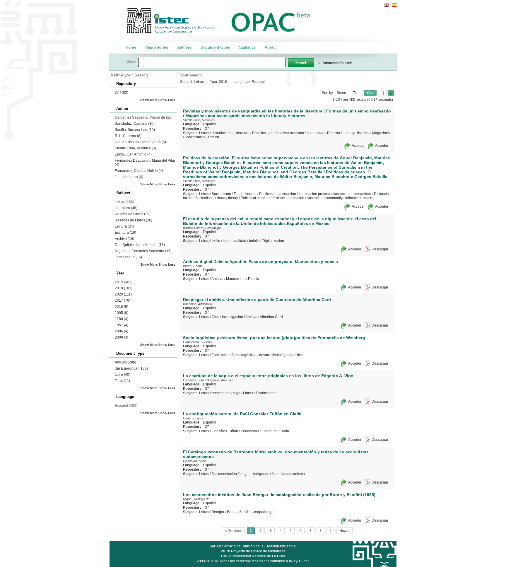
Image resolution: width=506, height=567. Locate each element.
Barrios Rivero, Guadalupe (202, 228)
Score (341, 93)
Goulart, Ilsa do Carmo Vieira (140, 142)
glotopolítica (293, 355)
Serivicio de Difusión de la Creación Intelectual (253, 546)
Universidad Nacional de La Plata (253, 556)
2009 (121, 337)
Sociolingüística (244, 355)
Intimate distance (358, 198)
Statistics (247, 47)
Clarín (284, 431)
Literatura (126, 208)
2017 (122, 300)
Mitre (276, 474)
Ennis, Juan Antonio (133, 154)
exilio (216, 241)
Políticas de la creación (277, 194)
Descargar (380, 249)
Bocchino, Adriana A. (198, 304)
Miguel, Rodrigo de (196, 499)
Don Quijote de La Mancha (140, 245)
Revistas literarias (266, 133)
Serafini (245, 512)
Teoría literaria (245, 194)
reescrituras (221, 393)
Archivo (124, 239)
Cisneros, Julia (193, 380)
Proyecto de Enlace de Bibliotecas (253, 551)
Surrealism (204, 198)
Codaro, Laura (193, 418)
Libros (248, 393)
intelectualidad (234, 241)
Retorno (333, 133)
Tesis (122, 381)
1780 (121, 319)
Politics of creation (255, 198)
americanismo (293, 474)
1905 (121, 313)
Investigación (232, 317)
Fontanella (220, 355)
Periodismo (250, 431)
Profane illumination (288, 198)
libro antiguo (128, 257)
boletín (254, 241)
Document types (215, 47)
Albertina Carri (271, 317)
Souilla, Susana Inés (135, 130)
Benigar (218, 512)
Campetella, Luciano (197, 342)
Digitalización (273, 241)
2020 (123, 294)
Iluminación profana (314, 194)
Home (131, 47)
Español (209, 124)
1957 (121, 325)
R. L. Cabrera (128, 136)
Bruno (232, 512)
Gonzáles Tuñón (225, 431)
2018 (123, 288)
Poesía (253, 279)
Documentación (224, 474)
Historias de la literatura (230, 133)
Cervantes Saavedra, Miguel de (143, 117)
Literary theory (226, 198)
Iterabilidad (315, 133)
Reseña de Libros (133, 214)
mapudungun (265, 512)
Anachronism (195, 137)
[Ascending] (383, 93)
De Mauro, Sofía (194, 461)
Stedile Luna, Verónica (135, 148)
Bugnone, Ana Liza (220, 380)
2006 (121, 331)
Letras (204, 133)
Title (356, 93)
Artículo (125, 362)
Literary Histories (356, 133)
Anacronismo (293, 133)
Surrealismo (221, 194)
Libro (122, 375)
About (270, 47)
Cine (215, 317)
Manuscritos (235, 279)
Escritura (125, 232)
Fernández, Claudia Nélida (139, 171)
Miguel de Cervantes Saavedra (143, 251)
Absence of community (325, 198)
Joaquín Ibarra (129, 177)
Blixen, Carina (193, 266)
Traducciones (266, 393)
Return (213, 137)
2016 (121, 307)
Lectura (124, 226)
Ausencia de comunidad (352, 194)
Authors (184, 47)
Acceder (358, 146)
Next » (344, 531)
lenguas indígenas (254, 474)
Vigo (236, 393)
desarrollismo (270, 355)
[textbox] (212, 62)
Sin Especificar (131, 368)
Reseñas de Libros (133, 220)
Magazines (381, 133)
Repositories (156, 47)
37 (121, 92)
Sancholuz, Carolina (135, 124)
